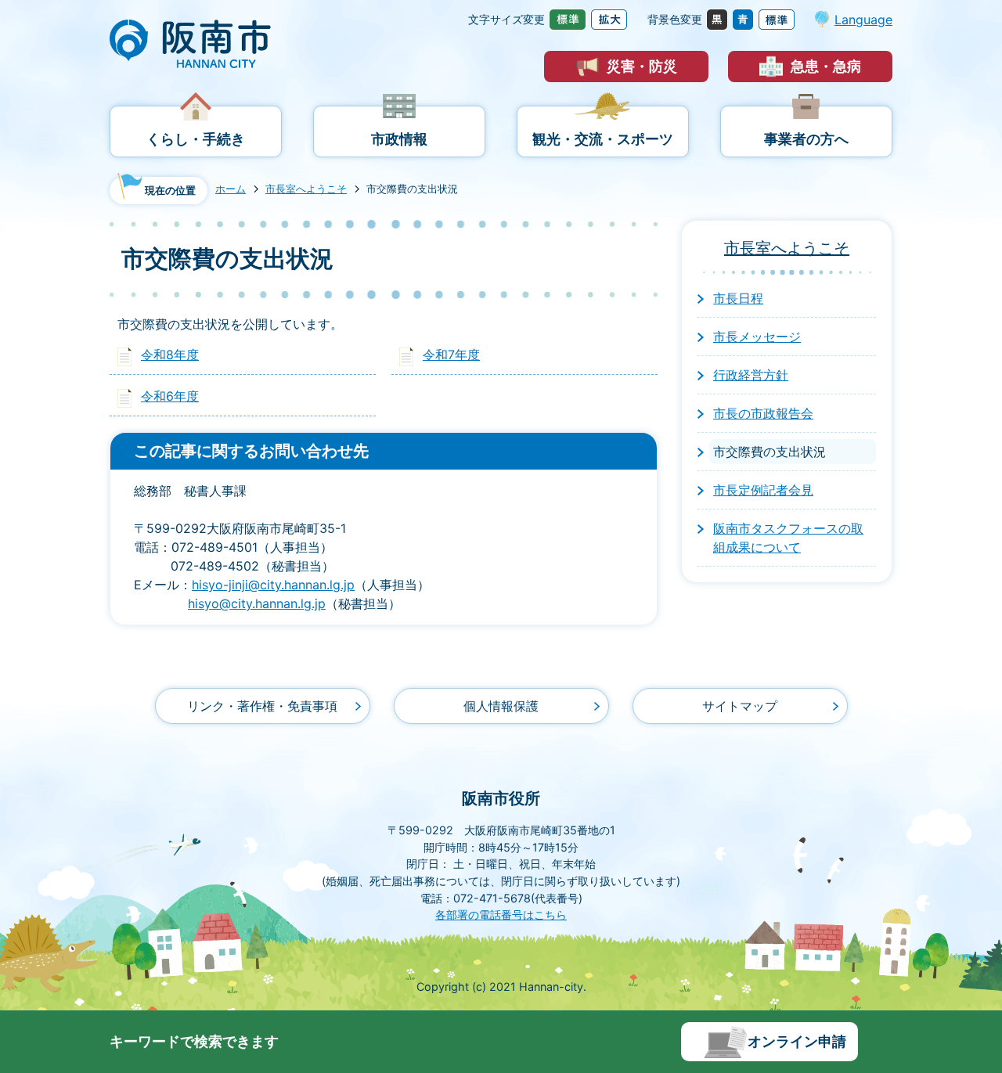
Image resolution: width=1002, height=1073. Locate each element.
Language (863, 19)
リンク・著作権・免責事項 (262, 706)
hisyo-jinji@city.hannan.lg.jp (273, 584)
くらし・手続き (195, 139)
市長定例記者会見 (763, 490)
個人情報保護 (501, 706)
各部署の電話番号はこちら (501, 914)
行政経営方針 (750, 375)
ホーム (230, 189)
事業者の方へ (806, 139)
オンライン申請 (797, 1041)
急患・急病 (826, 66)
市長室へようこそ (306, 189)
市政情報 (399, 139)
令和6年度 (170, 396)
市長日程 (738, 298)
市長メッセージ (757, 336)
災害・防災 (642, 66)
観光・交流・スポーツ (602, 139)
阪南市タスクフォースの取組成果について (788, 537)
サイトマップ (739, 706)
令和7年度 (451, 354)
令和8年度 (170, 354)
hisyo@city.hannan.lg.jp (257, 603)
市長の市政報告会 (763, 413)
